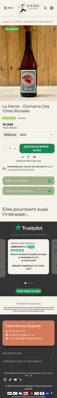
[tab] (25, 283)
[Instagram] (5, 379)
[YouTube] (15, 379)
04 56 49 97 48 (17, 331)
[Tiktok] (10, 379)
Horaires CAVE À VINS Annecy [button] (22, 361)
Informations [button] (12, 353)
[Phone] (20, 379)
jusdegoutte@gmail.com (22, 334)
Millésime (10, 134)
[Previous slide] (5, 224)
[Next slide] (51, 224)
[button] (8, 7)
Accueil (6, 21)
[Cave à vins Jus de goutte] (28, 8)
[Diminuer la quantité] (5, 148)
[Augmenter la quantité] (15, 148)
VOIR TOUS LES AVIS (28, 291)
